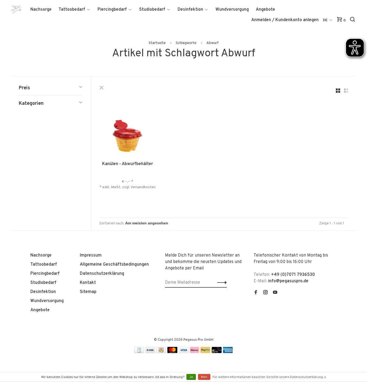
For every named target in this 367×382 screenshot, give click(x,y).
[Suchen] (353, 20)
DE (325, 20)
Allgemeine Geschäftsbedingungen (114, 264)
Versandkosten (143, 187)
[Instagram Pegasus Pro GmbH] (265, 293)
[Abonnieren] (220, 282)
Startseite (157, 43)
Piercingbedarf (112, 9)
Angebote (265, 9)
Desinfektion (190, 9)
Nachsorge (41, 9)
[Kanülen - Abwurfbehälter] (127, 126)
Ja (191, 377)
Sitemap (88, 292)
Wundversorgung (232, 9)
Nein (204, 377)
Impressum (91, 255)
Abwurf (212, 43)
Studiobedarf (152, 9)
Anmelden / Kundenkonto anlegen (285, 20)
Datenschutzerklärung (102, 273)
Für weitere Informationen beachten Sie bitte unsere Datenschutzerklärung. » (269, 377)
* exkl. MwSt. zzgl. (115, 187)
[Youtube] (275, 293)
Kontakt (88, 282)
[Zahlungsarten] (139, 352)
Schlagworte (186, 43)
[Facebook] (256, 293)
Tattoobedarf (72, 9)
